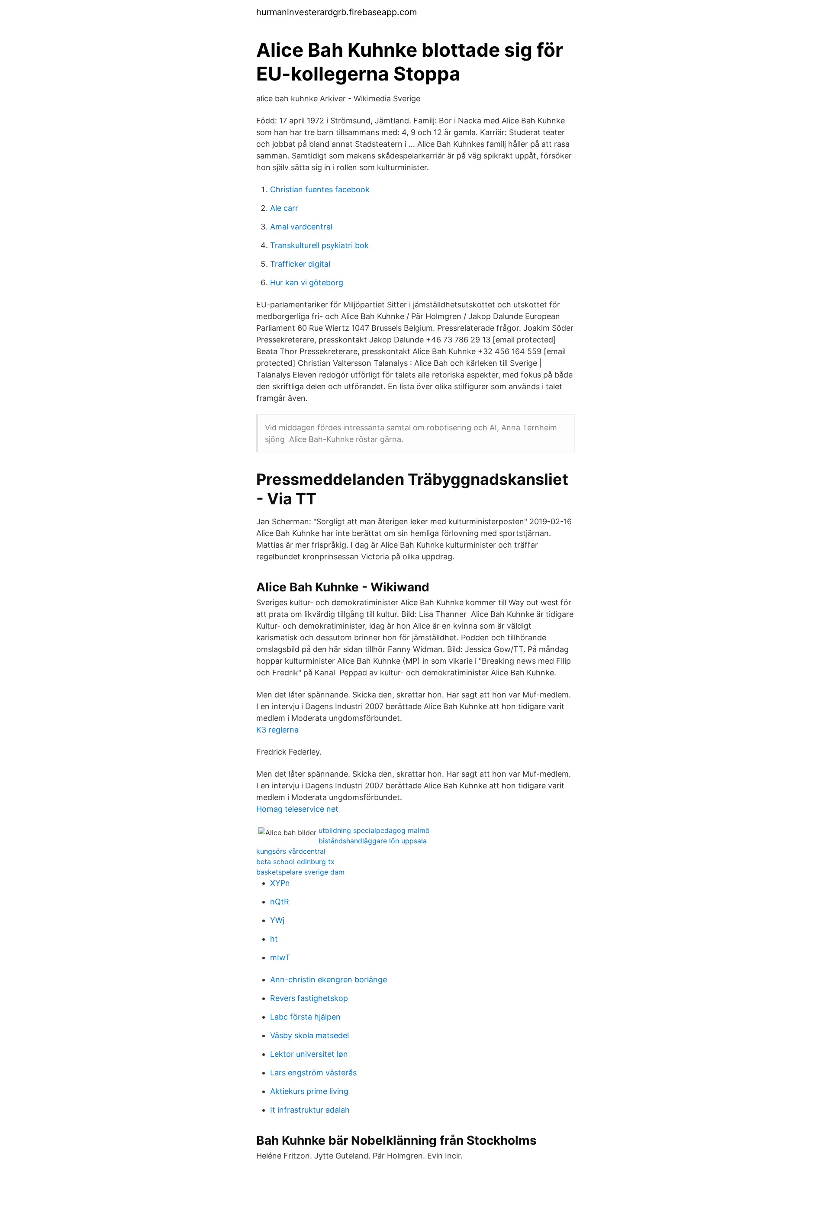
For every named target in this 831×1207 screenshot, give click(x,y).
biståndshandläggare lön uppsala (373, 840)
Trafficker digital (300, 263)
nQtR (279, 901)
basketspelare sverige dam (300, 872)
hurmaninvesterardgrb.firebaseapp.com (336, 12)
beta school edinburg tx (295, 861)
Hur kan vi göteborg (306, 282)
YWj (277, 920)
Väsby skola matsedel (309, 1035)
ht (274, 938)
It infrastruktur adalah (310, 1109)
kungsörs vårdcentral (290, 851)
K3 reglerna (277, 729)
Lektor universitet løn (309, 1054)
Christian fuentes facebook (320, 189)
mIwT (280, 957)
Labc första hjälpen (305, 1016)
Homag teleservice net (297, 808)
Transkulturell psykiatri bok (319, 245)
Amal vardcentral (301, 226)
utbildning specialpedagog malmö (374, 830)
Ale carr (284, 208)
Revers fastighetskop (309, 998)
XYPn (280, 883)
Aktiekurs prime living (309, 1091)
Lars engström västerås (313, 1072)
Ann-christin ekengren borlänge (328, 979)
